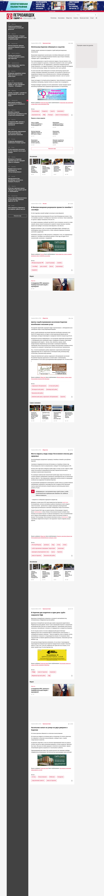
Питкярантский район (38, 389)
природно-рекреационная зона (40, 552)
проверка (46, 544)
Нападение (60, 777)
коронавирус (59, 266)
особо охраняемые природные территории (43, 548)
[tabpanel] (35, 167)
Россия (44, 203)
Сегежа (34, 777)
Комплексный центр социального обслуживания (45, 396)
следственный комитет (38, 780)
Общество (69, 18)
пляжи (64, 544)
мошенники (60, 111)
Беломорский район (51, 389)
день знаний (43, 266)
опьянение (53, 672)
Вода (53, 544)
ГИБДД (33, 672)
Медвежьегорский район (38, 675)
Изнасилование (42, 777)
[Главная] (9, 18)
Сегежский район (53, 385)
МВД (44, 114)
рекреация (61, 548)
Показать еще (17, 215)
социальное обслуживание (39, 385)
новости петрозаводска (61, 114)
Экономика (61, 18)
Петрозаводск (35, 111)
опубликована (38, 512)
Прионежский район (37, 393)
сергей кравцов (50, 262)
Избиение (52, 777)
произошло (65, 517)
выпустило (65, 502)
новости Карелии (36, 555)
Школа (51, 266)
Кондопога (45, 111)
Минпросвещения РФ (37, 262)
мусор (53, 552)
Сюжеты (75, 18)
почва (58, 544)
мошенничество (36, 114)
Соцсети (52, 111)
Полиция (50, 114)
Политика (53, 18)
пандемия (34, 270)
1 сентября (34, 266)
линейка (59, 262)
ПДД (49, 675)
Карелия (62, 396)
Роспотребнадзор (36, 544)
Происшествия (84, 18)
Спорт (92, 18)
